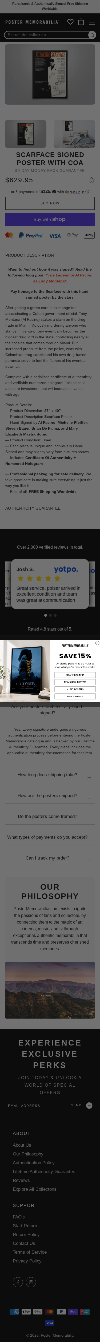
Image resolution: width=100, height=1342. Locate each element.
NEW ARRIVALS (75, 696)
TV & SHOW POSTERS (75, 682)
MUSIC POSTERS (75, 689)
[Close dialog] (97, 643)
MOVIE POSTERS (75, 674)
